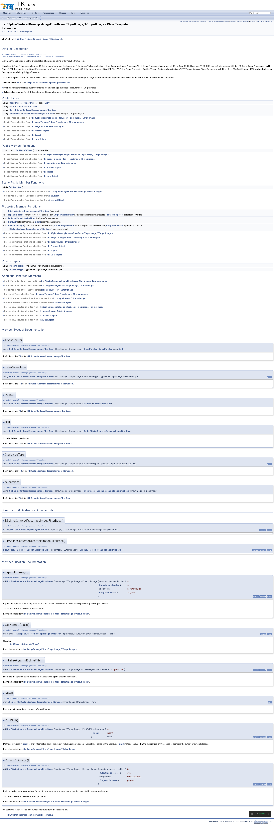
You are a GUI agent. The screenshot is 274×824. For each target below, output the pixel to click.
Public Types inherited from (50, 118)
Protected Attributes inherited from (54, 307)
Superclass (14, 113)
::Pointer (87, 404)
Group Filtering (8, 32)
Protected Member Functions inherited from (58, 233)
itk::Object (36, 135)
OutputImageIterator (64, 215)
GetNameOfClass (24, 150)
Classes (62, 13)
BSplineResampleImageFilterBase (38, 113)
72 (19, 443)
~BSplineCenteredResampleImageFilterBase (29, 229)
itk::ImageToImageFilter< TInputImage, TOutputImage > (57, 122)
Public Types (184, 22)
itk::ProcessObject (40, 131)
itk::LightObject (38, 139)
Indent (38, 222)
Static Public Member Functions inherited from (53, 191)
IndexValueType (16, 266)
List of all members (266, 22)
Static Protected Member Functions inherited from (45, 298)
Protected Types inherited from (46, 294)
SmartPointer (30, 103)
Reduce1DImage (16, 225)
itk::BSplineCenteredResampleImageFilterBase (31, 349)
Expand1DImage (15, 215)
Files (73, 13)
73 (19, 498)
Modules (35, 13)
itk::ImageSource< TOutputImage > (47, 126)
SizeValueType (16, 269)
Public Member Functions (197, 22)
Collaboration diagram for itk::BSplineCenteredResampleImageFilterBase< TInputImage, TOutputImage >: (51, 92)
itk (2, 18)
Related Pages (22, 13)
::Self (85, 431)
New (20, 187)
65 (18, 82)
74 (19, 411)
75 (19, 356)
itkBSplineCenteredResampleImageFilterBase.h (37, 39)
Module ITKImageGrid (23, 32)
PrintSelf (12, 222)
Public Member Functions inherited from (56, 155)
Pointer (13, 106)
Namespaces (48, 13)
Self (47, 103)
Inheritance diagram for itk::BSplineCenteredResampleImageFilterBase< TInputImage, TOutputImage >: (50, 88)
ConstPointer (15, 103)
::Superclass (89, 491)
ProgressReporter (114, 215)
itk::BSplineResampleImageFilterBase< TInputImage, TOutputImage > (64, 118)
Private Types (254, 22)
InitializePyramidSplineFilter (21, 218)
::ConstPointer (90, 349)
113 (20, 471)
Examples (84, 13)
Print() (25, 744)
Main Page (7, 13)
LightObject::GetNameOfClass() (24, 644)
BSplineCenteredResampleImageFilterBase (23, 18)
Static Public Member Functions (218, 22)
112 (20, 384)
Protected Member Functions (239, 22)
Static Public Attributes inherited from (55, 281)
